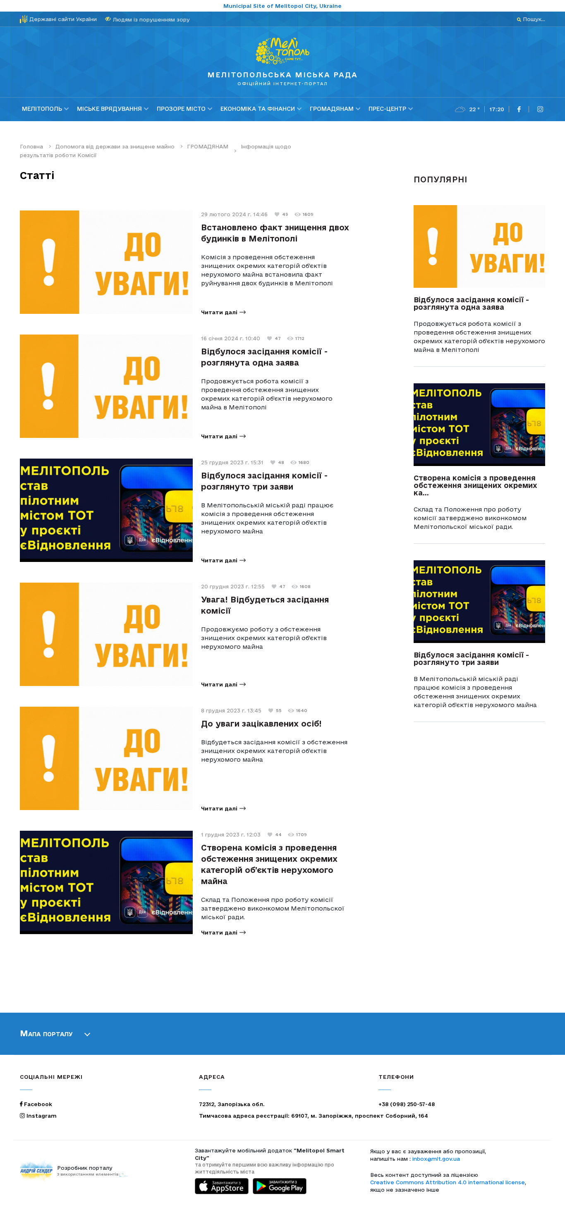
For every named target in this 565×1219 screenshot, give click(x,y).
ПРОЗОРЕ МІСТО (181, 108)
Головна (31, 146)
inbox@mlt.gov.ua (436, 1159)
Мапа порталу (46, 1033)
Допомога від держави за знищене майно (115, 146)
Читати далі (219, 312)
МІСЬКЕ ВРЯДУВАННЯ (109, 108)
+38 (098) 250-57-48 (406, 1104)
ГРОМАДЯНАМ (332, 108)
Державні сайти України (63, 19)
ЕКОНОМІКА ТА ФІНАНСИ (257, 108)
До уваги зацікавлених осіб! (261, 723)
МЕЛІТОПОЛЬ (42, 108)
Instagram (41, 1116)
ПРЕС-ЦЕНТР (387, 108)
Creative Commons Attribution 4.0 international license (447, 1182)
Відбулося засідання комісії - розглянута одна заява (471, 303)
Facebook (37, 1104)
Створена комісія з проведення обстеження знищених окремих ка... (475, 485)
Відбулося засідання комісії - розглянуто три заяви (471, 658)
